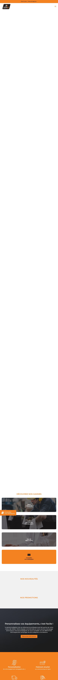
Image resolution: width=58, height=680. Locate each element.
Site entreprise (32, 1)
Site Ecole (24, 1)
